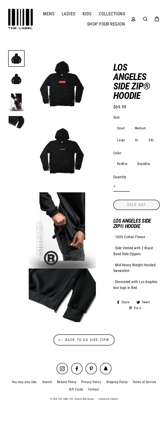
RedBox (122, 164)
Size (116, 117)
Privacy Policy (91, 382)
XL (137, 140)
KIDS (87, 13)
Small (121, 128)
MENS (48, 13)
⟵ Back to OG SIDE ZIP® (83, 340)
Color (117, 153)
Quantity (119, 177)
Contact (93, 389)
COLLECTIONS (112, 13)
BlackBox (143, 164)
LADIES (68, 13)
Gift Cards (76, 389)
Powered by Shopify (108, 399)
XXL (151, 140)
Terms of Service (144, 382)
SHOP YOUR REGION (106, 24)
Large (121, 140)
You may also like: (24, 382)
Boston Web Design (84, 399)
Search (47, 382)
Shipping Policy (117, 382)
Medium (140, 128)
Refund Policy (66, 382)
